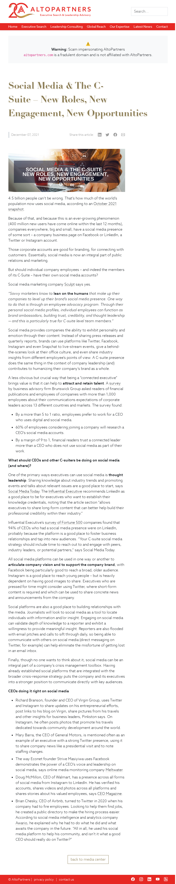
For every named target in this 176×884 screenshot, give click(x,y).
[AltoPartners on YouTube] (158, 879)
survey (115, 383)
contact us (66, 879)
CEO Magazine (109, 793)
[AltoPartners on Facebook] (133, 879)
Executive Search (34, 27)
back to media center (88, 859)
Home (12, 27)
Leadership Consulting (66, 27)
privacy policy (44, 879)
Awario (21, 823)
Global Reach (96, 27)
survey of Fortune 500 (63, 522)
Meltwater (114, 769)
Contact (162, 27)
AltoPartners (21, 879)
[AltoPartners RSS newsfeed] (166, 879)
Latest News (143, 27)
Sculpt (69, 284)
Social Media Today (23, 491)
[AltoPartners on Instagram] (141, 879)
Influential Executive (65, 491)
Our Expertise (119, 27)
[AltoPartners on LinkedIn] (149, 879)
